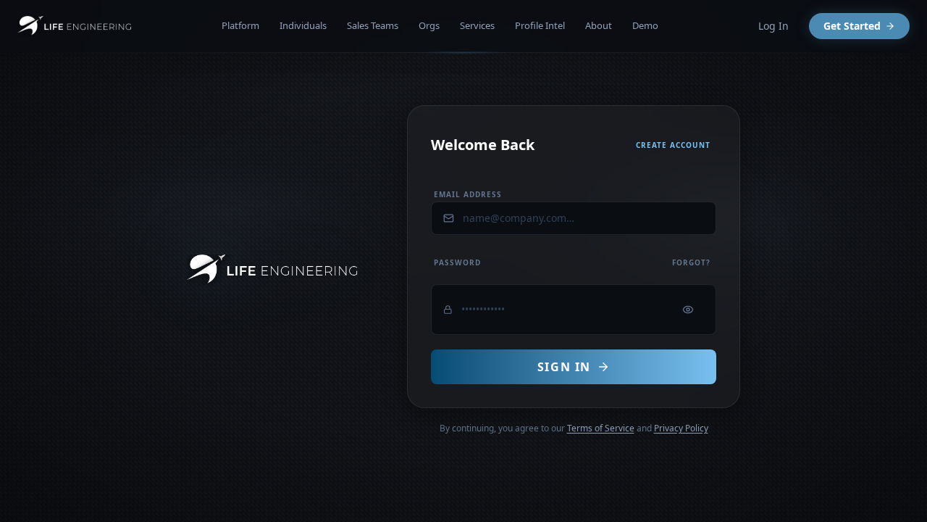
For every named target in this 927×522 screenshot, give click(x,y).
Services (477, 25)
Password (457, 262)
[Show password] (688, 310)
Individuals (303, 25)
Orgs (429, 25)
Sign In (564, 367)
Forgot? (691, 262)
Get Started (852, 26)
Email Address (468, 194)
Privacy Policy (681, 428)
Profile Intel (540, 25)
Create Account (673, 145)
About (598, 25)
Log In (773, 26)
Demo (645, 25)
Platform (240, 25)
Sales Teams (372, 25)
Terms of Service (600, 428)
